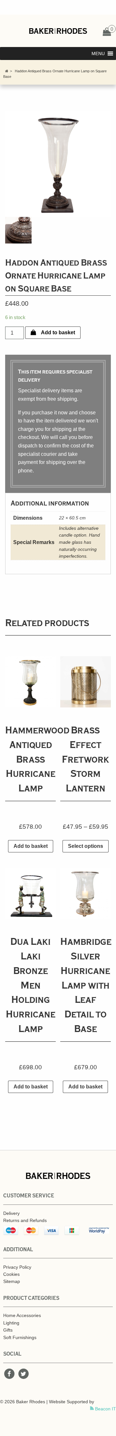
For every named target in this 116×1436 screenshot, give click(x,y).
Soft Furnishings (19, 1337)
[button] (98, 53)
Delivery (11, 1213)
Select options (85, 846)
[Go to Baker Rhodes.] (6, 71)
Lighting (11, 1322)
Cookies (11, 1274)
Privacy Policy (17, 1267)
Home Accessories (22, 1315)
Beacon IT (105, 1408)
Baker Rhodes (58, 31)
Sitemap (11, 1281)
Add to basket (58, 332)
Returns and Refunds (25, 1220)
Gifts (8, 1330)
